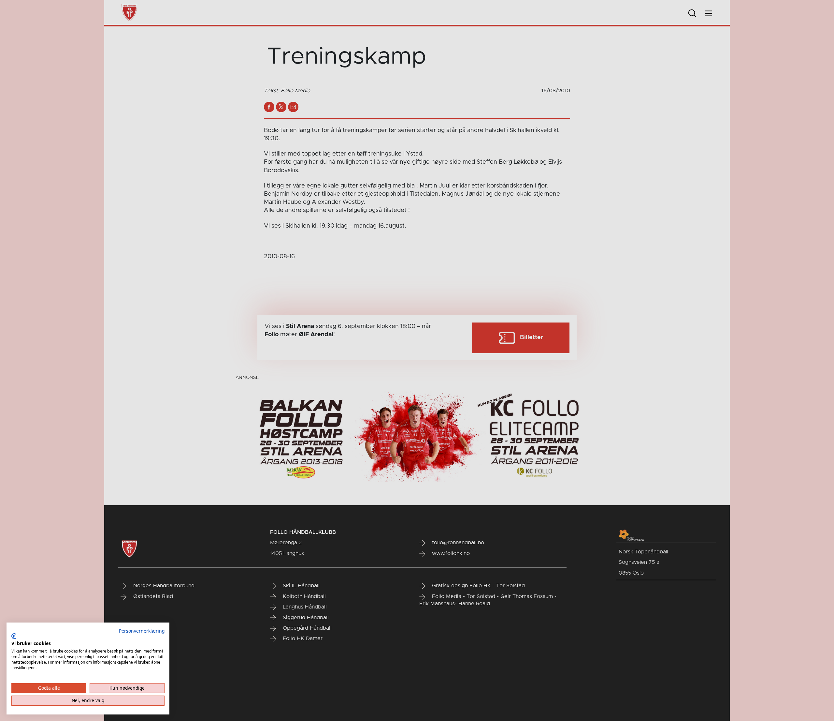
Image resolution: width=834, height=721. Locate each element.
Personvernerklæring (142, 631)
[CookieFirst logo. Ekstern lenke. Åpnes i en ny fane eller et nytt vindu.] (13, 636)
